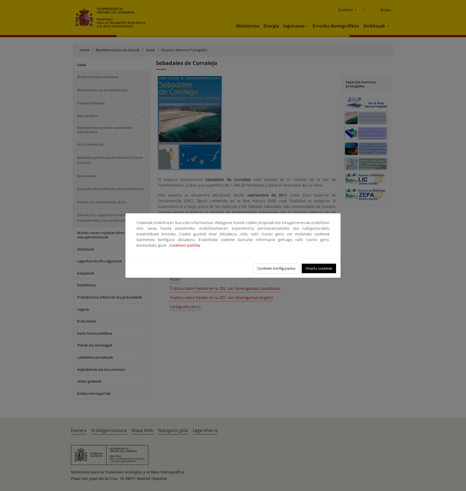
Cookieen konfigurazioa (276, 268)
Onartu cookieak (319, 268)
